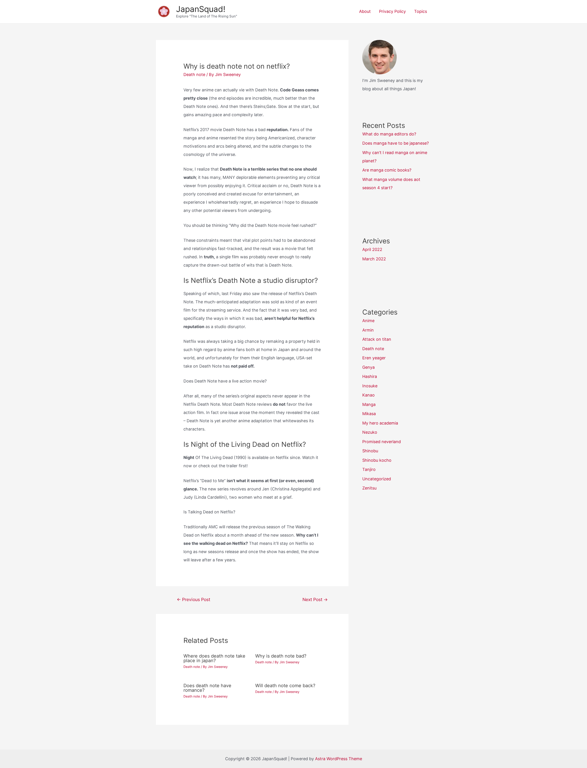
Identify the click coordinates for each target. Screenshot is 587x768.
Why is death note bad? (280, 656)
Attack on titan (376, 339)
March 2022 (374, 258)
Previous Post (193, 599)
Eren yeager (374, 357)
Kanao (368, 395)
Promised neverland (381, 441)
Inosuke (369, 385)
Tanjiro (369, 469)
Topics (420, 11)
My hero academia (380, 423)
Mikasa (369, 413)
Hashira (369, 376)
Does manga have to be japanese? (395, 143)
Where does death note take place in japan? (214, 658)
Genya (368, 367)
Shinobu (370, 450)
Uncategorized (376, 478)
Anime (368, 320)
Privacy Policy (392, 11)
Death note (194, 74)
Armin (368, 330)
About (365, 11)
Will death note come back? (285, 685)
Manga (369, 404)
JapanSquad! (200, 9)
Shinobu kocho (376, 460)
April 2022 (372, 249)
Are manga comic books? (386, 170)
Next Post (315, 599)
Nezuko (369, 432)
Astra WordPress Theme (338, 758)
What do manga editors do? (389, 134)
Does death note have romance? (207, 688)
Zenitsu (369, 488)
